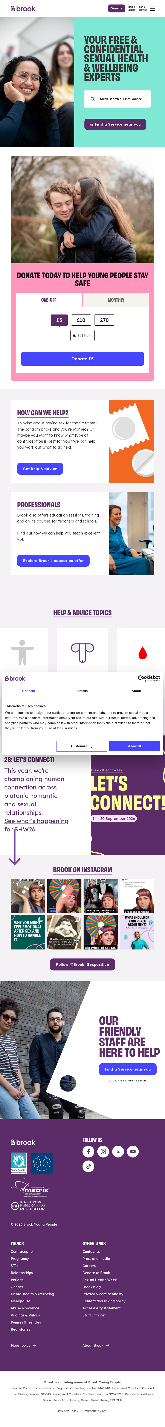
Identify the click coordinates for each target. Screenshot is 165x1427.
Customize (79, 746)
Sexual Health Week (99, 1280)
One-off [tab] (49, 299)
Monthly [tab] (116, 299)
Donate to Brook (96, 1273)
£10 (81, 320)
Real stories (20, 1329)
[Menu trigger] (152, 8)
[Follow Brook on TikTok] (88, 1166)
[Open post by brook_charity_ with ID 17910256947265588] (64, 896)
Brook (23, 8)
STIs (14, 1266)
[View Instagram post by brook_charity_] (41, 909)
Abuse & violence (25, 1308)
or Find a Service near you (115, 124)
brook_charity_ (27, 882)
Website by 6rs (95, 1411)
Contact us (91, 1251)
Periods (17, 1280)
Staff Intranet (94, 1315)
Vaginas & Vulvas (25, 1315)
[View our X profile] (118, 1151)
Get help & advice (40, 468)
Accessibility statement (101, 1308)
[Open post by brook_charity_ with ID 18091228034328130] (137, 896)
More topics (20, 1345)
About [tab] (136, 691)
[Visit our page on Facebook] (88, 1151)
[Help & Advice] (131, 8)
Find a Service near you (128, 1069)
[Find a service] (143, 8)
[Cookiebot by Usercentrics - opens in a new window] (141, 678)
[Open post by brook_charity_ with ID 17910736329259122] (101, 896)
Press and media (96, 1258)
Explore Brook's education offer (53, 560)
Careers (89, 1266)
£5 (59, 320)
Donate (116, 8)
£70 (104, 320)
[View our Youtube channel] (133, 1151)
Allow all (134, 746)
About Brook (92, 1345)
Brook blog (91, 1287)
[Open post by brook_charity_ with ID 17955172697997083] (64, 932)
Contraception (23, 1251)
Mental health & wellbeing (32, 1294)
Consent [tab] (28, 691)
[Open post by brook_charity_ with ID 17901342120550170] (28, 932)
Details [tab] (82, 691)
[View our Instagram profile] (103, 1151)
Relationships (22, 1273)
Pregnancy (20, 1258)
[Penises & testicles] (82, 663)
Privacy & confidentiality (102, 1294)
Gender (17, 1287)
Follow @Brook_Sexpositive (82, 964)
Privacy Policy (68, 1411)
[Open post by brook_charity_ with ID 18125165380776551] (137, 932)
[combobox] (117, 99)
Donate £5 (82, 358)
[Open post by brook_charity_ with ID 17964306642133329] (101, 932)
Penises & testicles (26, 1322)
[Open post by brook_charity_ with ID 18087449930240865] (28, 896)
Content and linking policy (103, 1301)
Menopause (20, 1301)
